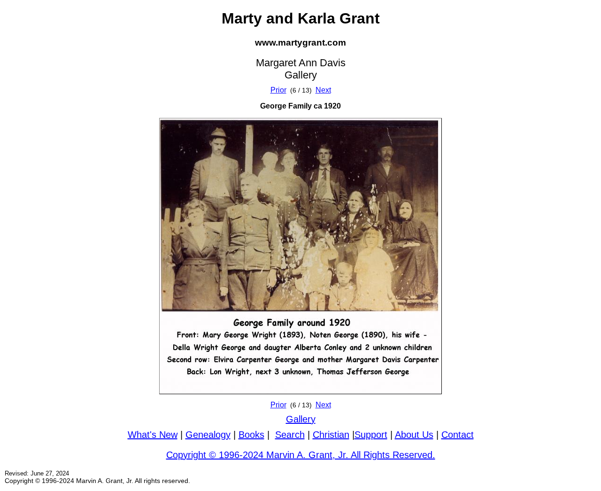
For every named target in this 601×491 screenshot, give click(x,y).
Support (370, 434)
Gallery (301, 419)
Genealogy (208, 434)
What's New (152, 434)
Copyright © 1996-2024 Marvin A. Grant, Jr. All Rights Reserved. (300, 455)
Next (323, 90)
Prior (278, 90)
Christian (331, 434)
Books (251, 434)
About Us (414, 434)
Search (290, 434)
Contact (457, 434)
